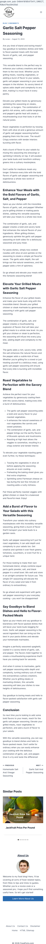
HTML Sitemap (27, 930)
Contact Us (22, 926)
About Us (10, 926)
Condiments (13, 23)
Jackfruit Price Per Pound (20, 827)
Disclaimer (35, 926)
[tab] (18, 839)
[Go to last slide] (7, 817)
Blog (5, 23)
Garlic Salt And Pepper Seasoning (34, 769)
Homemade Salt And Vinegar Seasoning (10, 770)
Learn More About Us (23, 898)
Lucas (7, 39)
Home (15, 930)
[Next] (39, 817)
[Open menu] (41, 12)
